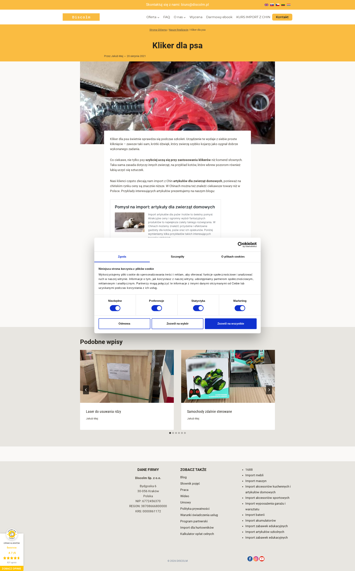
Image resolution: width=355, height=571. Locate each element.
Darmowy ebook (219, 17)
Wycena (196, 17)
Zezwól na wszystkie (230, 323)
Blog (183, 477)
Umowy (185, 502)
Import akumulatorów (260, 520)
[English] (266, 5)
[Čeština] (277, 5)
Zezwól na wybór (178, 323)
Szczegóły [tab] (177, 256)
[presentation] (127, 376)
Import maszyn (255, 481)
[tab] (170, 433)
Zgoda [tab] (122, 256)
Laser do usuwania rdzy (103, 411)
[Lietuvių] (283, 5)
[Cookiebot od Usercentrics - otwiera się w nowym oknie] (240, 244)
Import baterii (255, 515)
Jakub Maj (117, 56)
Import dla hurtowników (197, 527)
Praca (184, 490)
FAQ (166, 17)
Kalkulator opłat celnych (197, 534)
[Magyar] (288, 5)
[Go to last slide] (86, 389)
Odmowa (124, 323)
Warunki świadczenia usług (199, 515)
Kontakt (282, 17)
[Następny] (269, 389)
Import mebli (254, 475)
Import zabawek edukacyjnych (266, 526)
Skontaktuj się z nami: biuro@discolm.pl (177, 5)
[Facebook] (250, 558)
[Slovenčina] (272, 5)
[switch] (156, 308)
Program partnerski (194, 521)
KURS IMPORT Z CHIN (253, 17)
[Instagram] (255, 558)
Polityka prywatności (194, 508)
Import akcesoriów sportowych (267, 498)
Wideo (184, 496)
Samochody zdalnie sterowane (209, 411)
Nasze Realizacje (177, 36)
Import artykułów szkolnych (264, 532)
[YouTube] (261, 558)
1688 (249, 469)
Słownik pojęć (190, 483)
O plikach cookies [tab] (233, 256)
